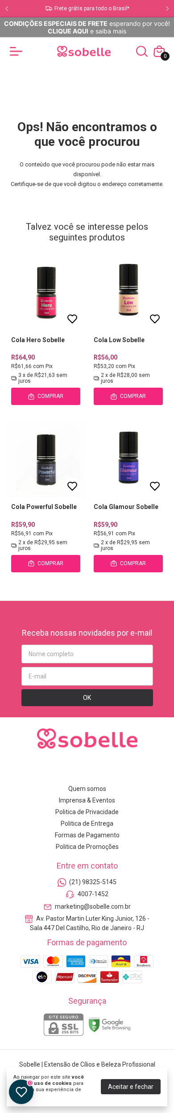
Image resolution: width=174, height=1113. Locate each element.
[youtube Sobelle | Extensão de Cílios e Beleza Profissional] (98, 769)
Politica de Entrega (87, 823)
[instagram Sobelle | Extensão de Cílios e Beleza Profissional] (56, 769)
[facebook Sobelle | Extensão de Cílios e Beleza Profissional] (77, 769)
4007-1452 (93, 894)
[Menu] (18, 51)
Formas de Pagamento (87, 835)
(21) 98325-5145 (92, 881)
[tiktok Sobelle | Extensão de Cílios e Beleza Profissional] (118, 769)
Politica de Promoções (87, 846)
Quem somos (87, 788)
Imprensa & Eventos (87, 800)
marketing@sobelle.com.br (93, 906)
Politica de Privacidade (87, 811)
